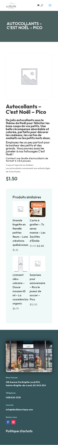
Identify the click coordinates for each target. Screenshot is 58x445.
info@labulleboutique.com (19, 409)
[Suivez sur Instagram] (13, 422)
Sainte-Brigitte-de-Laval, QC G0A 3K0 (26, 385)
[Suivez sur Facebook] (8, 422)
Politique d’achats (19, 431)
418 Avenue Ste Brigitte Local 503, (23, 382)
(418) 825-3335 (13, 397)
